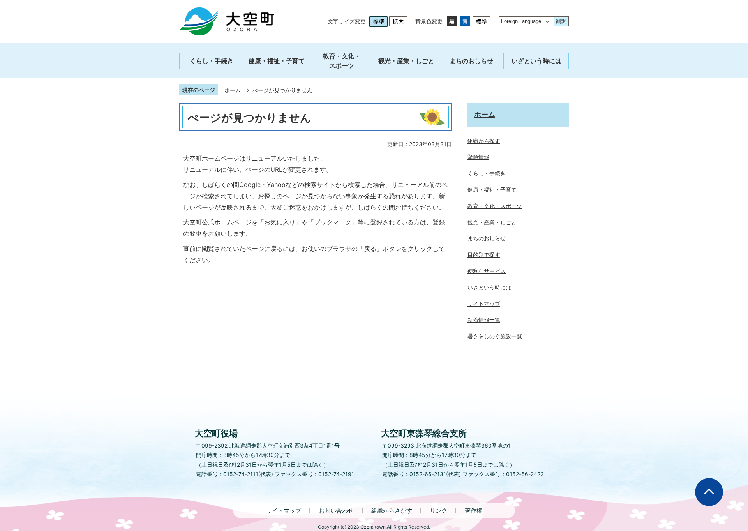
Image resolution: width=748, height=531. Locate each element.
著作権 (473, 510)
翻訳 (561, 21)
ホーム (232, 90)
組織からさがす (391, 510)
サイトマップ (283, 510)
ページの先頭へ (709, 492)
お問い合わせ (336, 510)
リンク (438, 510)
